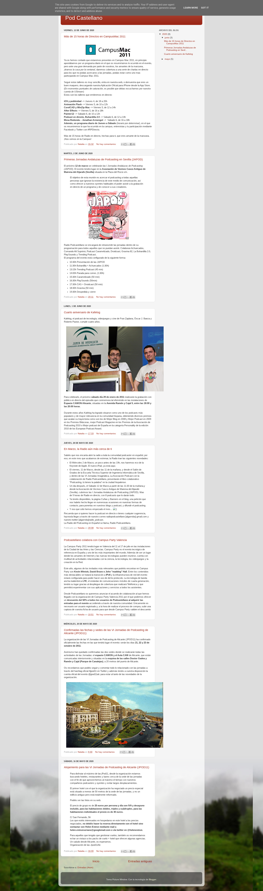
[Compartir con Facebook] (131, 144)
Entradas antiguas (140, 861)
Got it (205, 7)
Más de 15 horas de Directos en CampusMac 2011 (95, 36)
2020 (165, 34)
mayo (168, 59)
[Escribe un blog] (125, 144)
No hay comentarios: (106, 144)
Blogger (152, 879)
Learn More (190, 7)
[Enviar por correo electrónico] (122, 144)
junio (167, 37)
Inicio (96, 861)
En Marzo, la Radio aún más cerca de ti (88, 449)
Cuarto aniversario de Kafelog (82, 312)
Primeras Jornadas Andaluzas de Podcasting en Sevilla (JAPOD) (103, 159)
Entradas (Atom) (85, 867)
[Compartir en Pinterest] (133, 144)
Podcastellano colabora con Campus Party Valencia (95, 540)
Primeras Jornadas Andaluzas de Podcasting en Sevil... (180, 49)
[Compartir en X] (128, 144)
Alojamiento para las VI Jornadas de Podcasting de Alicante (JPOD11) (106, 767)
